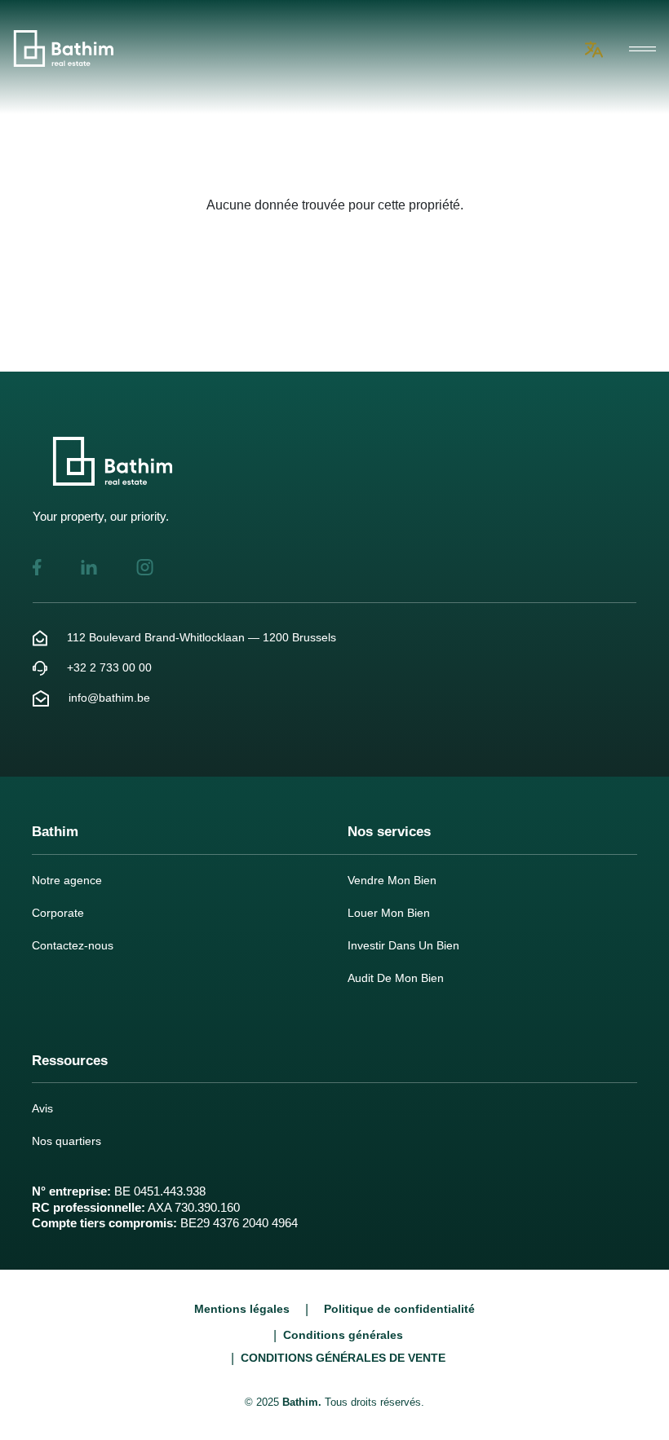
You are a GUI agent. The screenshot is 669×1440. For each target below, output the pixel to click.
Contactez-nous (72, 945)
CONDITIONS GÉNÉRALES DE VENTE (343, 1357)
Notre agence (67, 880)
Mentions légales (242, 1308)
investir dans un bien (403, 945)
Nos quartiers (66, 1140)
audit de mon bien (396, 977)
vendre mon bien (392, 880)
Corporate (58, 912)
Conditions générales (343, 1334)
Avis (42, 1108)
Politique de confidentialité (399, 1308)
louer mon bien (389, 912)
